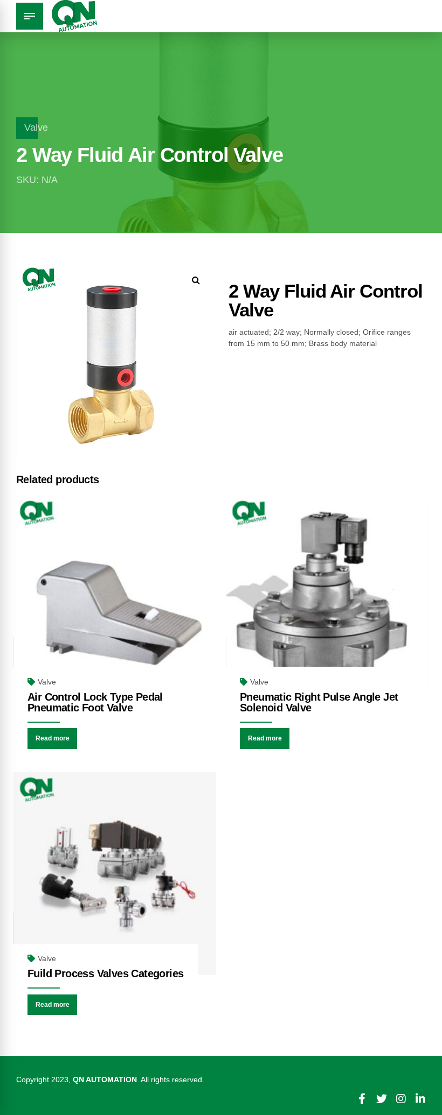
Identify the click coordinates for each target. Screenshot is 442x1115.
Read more (53, 738)
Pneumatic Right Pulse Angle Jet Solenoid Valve (319, 702)
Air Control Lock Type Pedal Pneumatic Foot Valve (95, 702)
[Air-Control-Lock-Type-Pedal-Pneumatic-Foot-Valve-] (114, 597)
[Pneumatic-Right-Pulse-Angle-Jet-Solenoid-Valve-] (327, 597)
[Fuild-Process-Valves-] (114, 873)
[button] (196, 280)
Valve (36, 127)
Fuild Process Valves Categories (105, 973)
